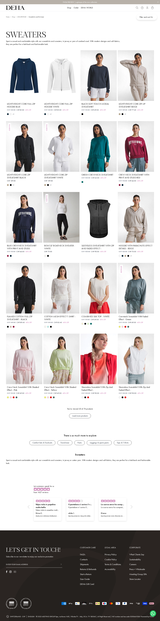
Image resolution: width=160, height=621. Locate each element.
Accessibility (110, 569)
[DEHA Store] (15, 8)
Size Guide (85, 579)
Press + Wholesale (137, 569)
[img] (81, 489)
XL (33, 97)
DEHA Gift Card (87, 584)
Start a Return (85, 574)
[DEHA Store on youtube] (15, 572)
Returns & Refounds (88, 569)
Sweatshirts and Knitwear (36, 17)
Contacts (84, 559)
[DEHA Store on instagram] (10, 572)
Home (8, 17)
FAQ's (82, 554)
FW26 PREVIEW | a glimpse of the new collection (80, 2)
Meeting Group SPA (138, 574)
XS (15, 97)
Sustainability (135, 559)
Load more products (80, 415)
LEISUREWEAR (21, 17)
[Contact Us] (142, 7)
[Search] (137, 7)
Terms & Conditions (113, 564)
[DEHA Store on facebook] (6, 572)
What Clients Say (136, 554)
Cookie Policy (111, 559)
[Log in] (147, 7)
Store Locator (135, 579)
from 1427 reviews (41, 492)
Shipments (84, 564)
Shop (13, 17)
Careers (132, 564)
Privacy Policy (110, 554)
